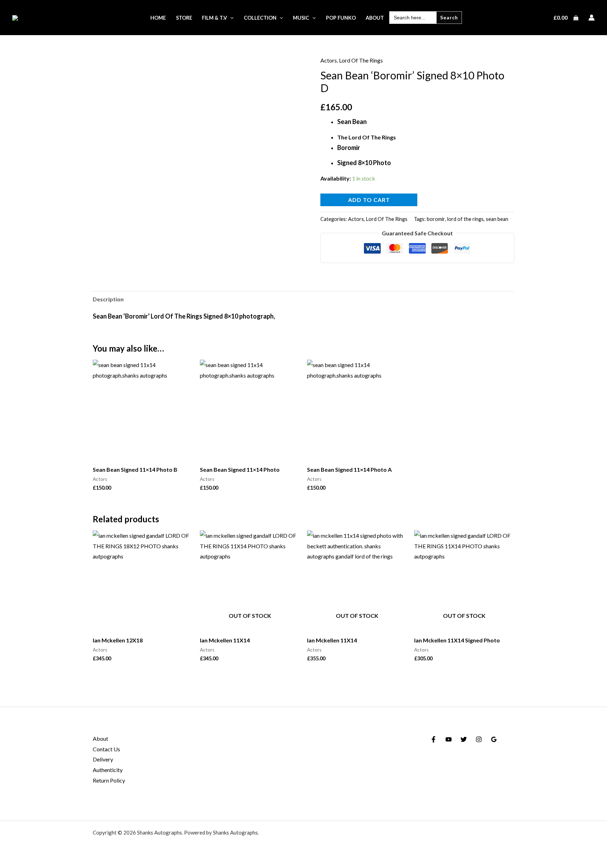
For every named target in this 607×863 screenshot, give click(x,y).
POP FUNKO (341, 18)
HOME (158, 18)
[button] (230, 18)
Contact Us (106, 749)
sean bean (497, 219)
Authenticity (108, 769)
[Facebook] (433, 739)
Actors (328, 60)
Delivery (103, 759)
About (100, 738)
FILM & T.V (214, 18)
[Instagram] (479, 739)
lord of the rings (465, 219)
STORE (184, 18)
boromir (436, 219)
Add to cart (369, 199)
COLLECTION (260, 18)
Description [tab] (108, 299)
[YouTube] (448, 739)
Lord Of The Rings (361, 60)
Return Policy (109, 780)
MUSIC (301, 18)
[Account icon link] (591, 17)
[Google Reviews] (494, 739)
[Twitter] (464, 739)
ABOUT (375, 18)
